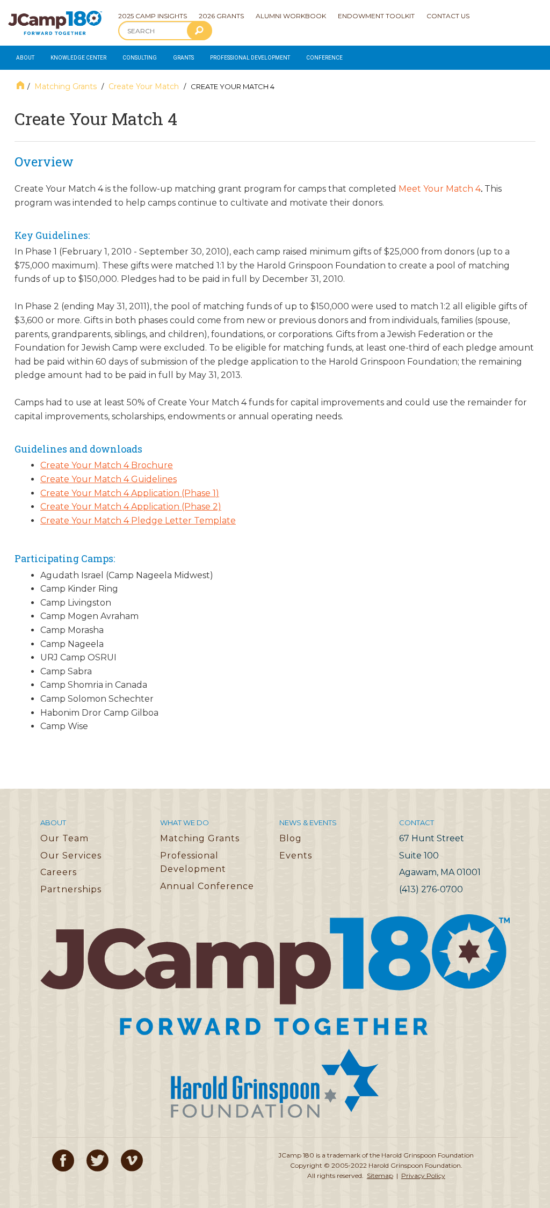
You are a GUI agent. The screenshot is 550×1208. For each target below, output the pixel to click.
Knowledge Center (78, 58)
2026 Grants (221, 16)
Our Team (64, 838)
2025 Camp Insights (152, 16)
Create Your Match (143, 86)
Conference (324, 58)
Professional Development (250, 58)
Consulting (139, 58)
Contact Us (447, 16)
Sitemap (380, 1175)
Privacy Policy (423, 1175)
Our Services (71, 855)
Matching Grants (65, 86)
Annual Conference (207, 886)
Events (295, 855)
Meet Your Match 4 (440, 189)
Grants (183, 58)
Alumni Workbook (291, 16)
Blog (290, 838)
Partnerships (71, 889)
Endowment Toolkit (376, 16)
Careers (58, 872)
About (25, 58)
